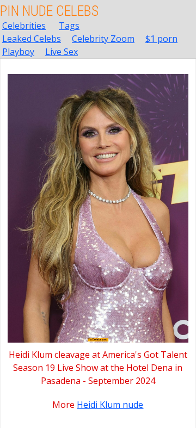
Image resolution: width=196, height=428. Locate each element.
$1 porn (161, 39)
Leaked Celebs (31, 39)
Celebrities (24, 26)
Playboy (18, 52)
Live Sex (61, 52)
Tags (69, 26)
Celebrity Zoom (103, 39)
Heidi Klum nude (110, 405)
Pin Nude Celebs (49, 11)
